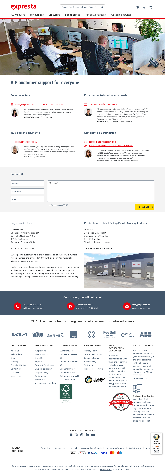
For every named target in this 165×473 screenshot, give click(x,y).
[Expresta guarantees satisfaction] (121, 401)
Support (39, 361)
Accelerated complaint (45, 383)
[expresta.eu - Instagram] (76, 435)
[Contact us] (144, 7)
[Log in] (137, 7)
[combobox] (82, 7)
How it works (41, 354)
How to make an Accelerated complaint (111, 145)
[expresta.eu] (23, 7)
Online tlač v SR (67, 372)
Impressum (16, 376)
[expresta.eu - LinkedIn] (87, 435)
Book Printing (72, 15)
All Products (18, 15)
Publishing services (121, 15)
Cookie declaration (93, 354)
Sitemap (15, 361)
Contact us (16, 368)
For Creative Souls (95, 15)
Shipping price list (43, 368)
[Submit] (102, 7)
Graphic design (42, 372)
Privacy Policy (90, 350)
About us (15, 350)
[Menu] (160, 433)
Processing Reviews (93, 368)
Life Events (54, 15)
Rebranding (16, 354)
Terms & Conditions (44, 365)
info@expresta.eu (24, 104)
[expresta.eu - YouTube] (93, 435)
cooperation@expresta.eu (103, 104)
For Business (37, 15)
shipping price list (141, 420)
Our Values (15, 372)
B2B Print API (66, 350)
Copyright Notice (19, 365)
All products (40, 350)
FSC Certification (67, 379)
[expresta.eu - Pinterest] (81, 435)
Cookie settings (91, 358)
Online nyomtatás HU (70, 376)
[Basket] (150, 7)
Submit (145, 207)
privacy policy (106, 469)
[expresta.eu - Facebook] (71, 435)
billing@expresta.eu (26, 141)
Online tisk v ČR (67, 368)
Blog (13, 358)
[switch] (156, 451)
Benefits (39, 358)
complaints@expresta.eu (102, 141)
